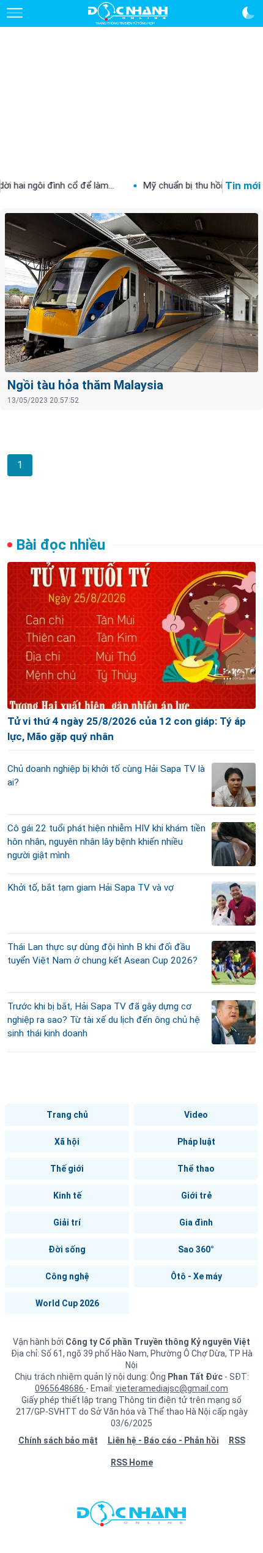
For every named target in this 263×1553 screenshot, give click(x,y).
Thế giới (67, 1168)
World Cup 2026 (67, 1303)
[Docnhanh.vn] (131, 1516)
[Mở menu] (14, 13)
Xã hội (67, 1142)
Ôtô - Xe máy (196, 1276)
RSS (237, 1440)
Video (196, 1115)
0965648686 (60, 1388)
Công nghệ (67, 1276)
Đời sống (67, 1249)
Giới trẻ (196, 1195)
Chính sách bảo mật (58, 1440)
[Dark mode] (248, 13)
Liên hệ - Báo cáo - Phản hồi (163, 1440)
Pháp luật (196, 1142)
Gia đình (196, 1222)
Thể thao (196, 1168)
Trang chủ (67, 1115)
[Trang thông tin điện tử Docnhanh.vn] (128, 13)
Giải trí (67, 1222)
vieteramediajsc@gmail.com (172, 1388)
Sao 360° (196, 1249)
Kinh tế (67, 1195)
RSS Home (132, 1462)
